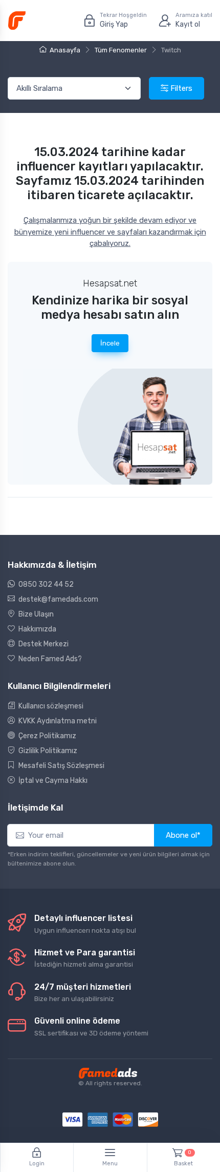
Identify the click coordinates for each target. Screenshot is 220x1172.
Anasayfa (65, 50)
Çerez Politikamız (46, 736)
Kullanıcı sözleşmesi (50, 706)
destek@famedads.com (57, 599)
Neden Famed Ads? (49, 659)
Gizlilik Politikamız (47, 750)
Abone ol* (183, 835)
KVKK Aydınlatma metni (57, 721)
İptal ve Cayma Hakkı (52, 780)
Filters (180, 88)
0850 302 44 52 (45, 584)
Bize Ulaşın (35, 614)
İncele (110, 343)
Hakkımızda (36, 629)
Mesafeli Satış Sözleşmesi (60, 765)
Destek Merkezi (43, 644)
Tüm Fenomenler (121, 50)
